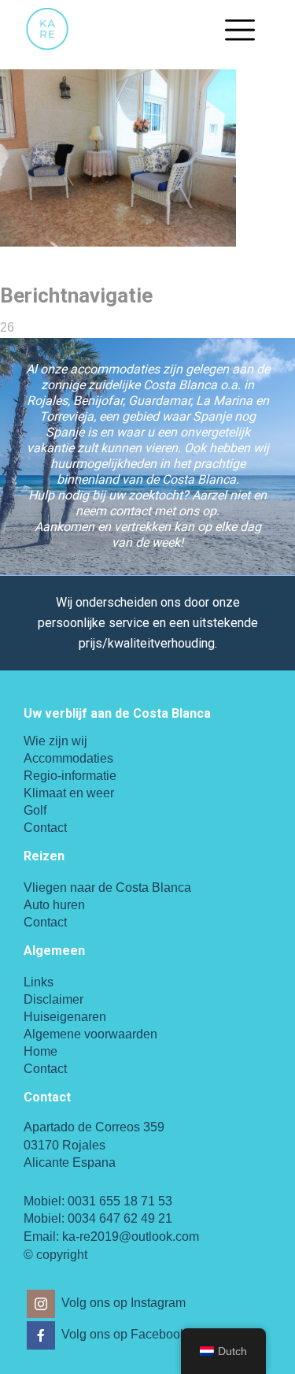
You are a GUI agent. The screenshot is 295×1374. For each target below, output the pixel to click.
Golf (35, 810)
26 (7, 327)
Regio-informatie (70, 775)
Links (38, 982)
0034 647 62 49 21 (120, 1218)
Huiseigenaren (65, 1016)
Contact (45, 827)
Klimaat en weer (69, 793)
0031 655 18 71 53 (120, 1201)
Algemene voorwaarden (90, 1034)
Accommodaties (68, 758)
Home (40, 1051)
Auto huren (54, 905)
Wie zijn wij (55, 741)
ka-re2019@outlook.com (130, 1236)
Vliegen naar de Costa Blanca (107, 887)
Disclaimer (53, 999)
